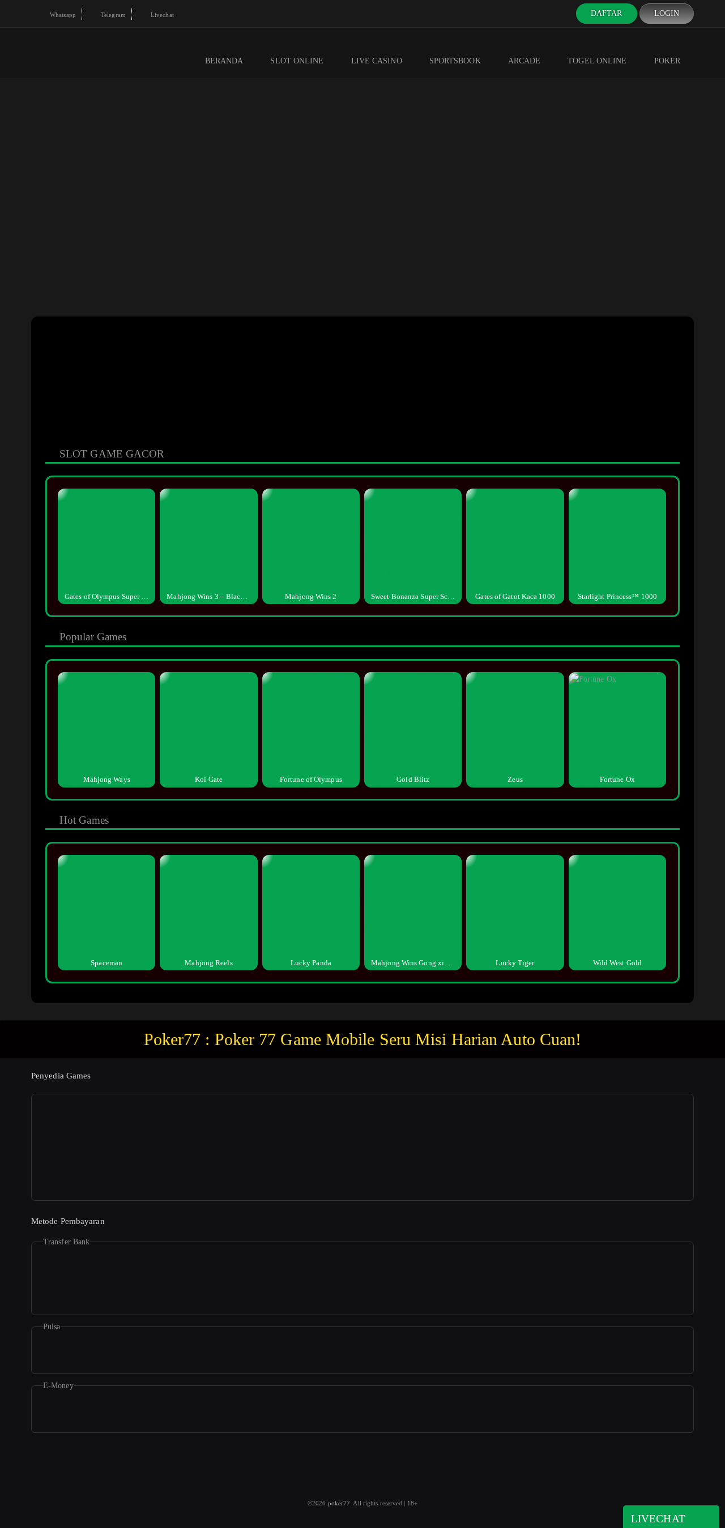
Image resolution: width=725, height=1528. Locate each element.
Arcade (524, 61)
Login (667, 13)
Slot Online (296, 61)
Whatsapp (62, 14)
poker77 (339, 1503)
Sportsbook (455, 61)
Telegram (112, 14)
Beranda (224, 61)
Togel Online (597, 61)
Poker (667, 61)
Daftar (606, 13)
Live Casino (376, 61)
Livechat (161, 14)
